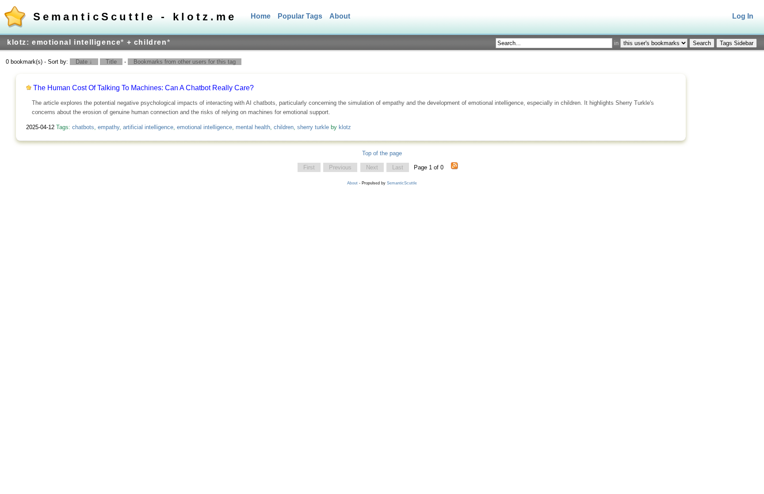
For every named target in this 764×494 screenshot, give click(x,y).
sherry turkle (313, 127)
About (339, 16)
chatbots (83, 127)
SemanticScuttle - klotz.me (135, 17)
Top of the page (382, 153)
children (284, 127)
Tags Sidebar (736, 43)
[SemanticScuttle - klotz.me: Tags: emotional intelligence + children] (454, 167)
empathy (108, 127)
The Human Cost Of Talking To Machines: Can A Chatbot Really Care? (143, 88)
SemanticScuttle (402, 183)
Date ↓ (84, 61)
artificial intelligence (148, 127)
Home (261, 16)
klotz (345, 127)
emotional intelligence (204, 127)
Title (111, 61)
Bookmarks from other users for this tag (185, 61)
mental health (253, 127)
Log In (742, 16)
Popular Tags (300, 16)
